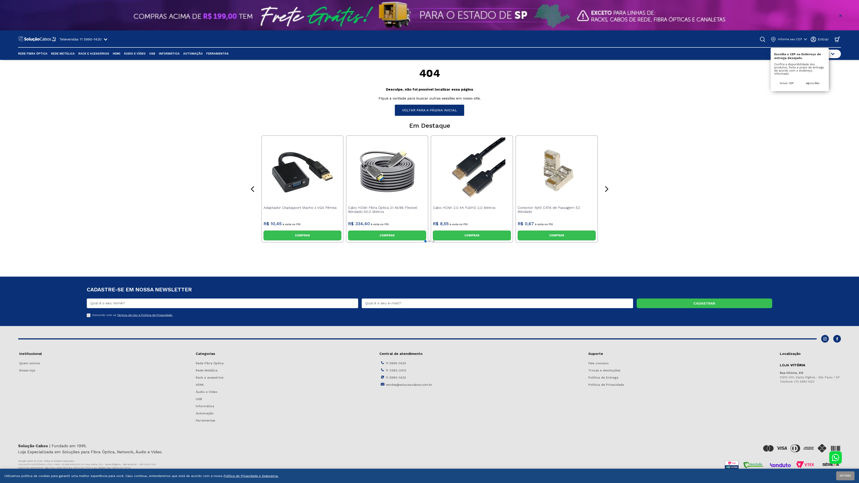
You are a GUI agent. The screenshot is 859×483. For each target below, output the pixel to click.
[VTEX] (806, 465)
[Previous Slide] (252, 189)
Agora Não (813, 83)
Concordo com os (132, 315)
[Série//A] (831, 465)
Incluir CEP (787, 83)
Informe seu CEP (790, 39)
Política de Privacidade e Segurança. (251, 476)
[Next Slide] (606, 189)
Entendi (845, 475)
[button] (425, 241)
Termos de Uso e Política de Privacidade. (145, 315)
